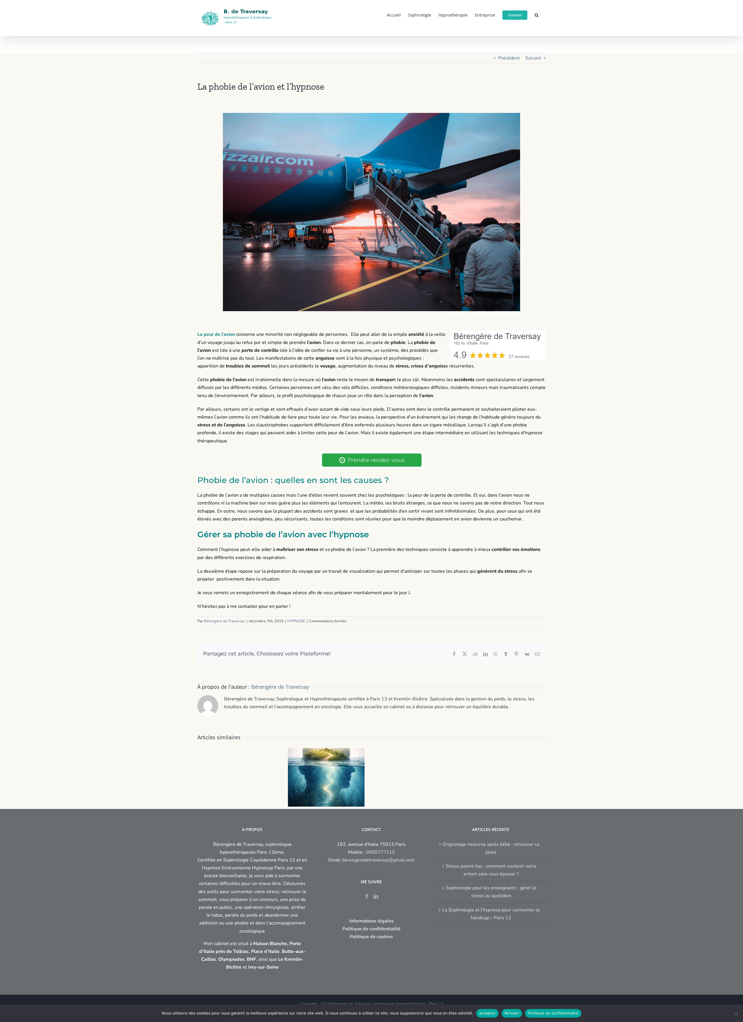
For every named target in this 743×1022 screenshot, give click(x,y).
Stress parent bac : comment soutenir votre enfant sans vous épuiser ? (491, 870)
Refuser (511, 1013)
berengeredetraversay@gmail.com (378, 860)
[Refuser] (736, 1013)
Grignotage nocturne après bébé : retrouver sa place (491, 848)
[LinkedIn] (376, 896)
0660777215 (380, 852)
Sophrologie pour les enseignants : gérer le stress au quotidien (491, 892)
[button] (536, 14)
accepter (487, 1013)
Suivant (533, 58)
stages (252, 433)
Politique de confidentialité (553, 1013)
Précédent (509, 58)
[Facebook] (367, 896)
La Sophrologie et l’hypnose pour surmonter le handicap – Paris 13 (491, 914)
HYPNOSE (296, 621)
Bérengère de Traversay (224, 621)
